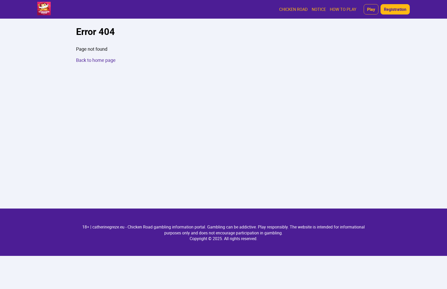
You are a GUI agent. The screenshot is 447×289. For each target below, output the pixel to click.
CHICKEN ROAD (293, 9)
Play (371, 9)
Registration (395, 9)
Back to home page (96, 60)
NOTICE (319, 9)
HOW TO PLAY (343, 9)
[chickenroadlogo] (44, 9)
